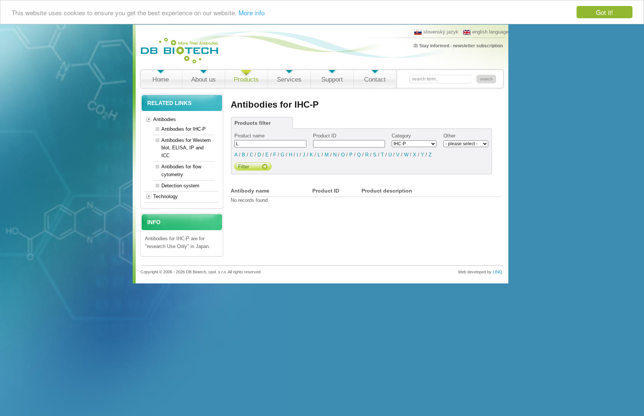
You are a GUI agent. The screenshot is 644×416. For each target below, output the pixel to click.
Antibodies (164, 119)
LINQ (497, 272)
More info (252, 12)
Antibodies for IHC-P (183, 129)
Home (160, 79)
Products (246, 79)
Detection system (180, 185)
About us (203, 79)
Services (289, 79)
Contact (375, 79)
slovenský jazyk (440, 32)
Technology (165, 196)
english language (490, 32)
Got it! (604, 12)
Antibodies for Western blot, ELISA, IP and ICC (186, 148)
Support (332, 79)
